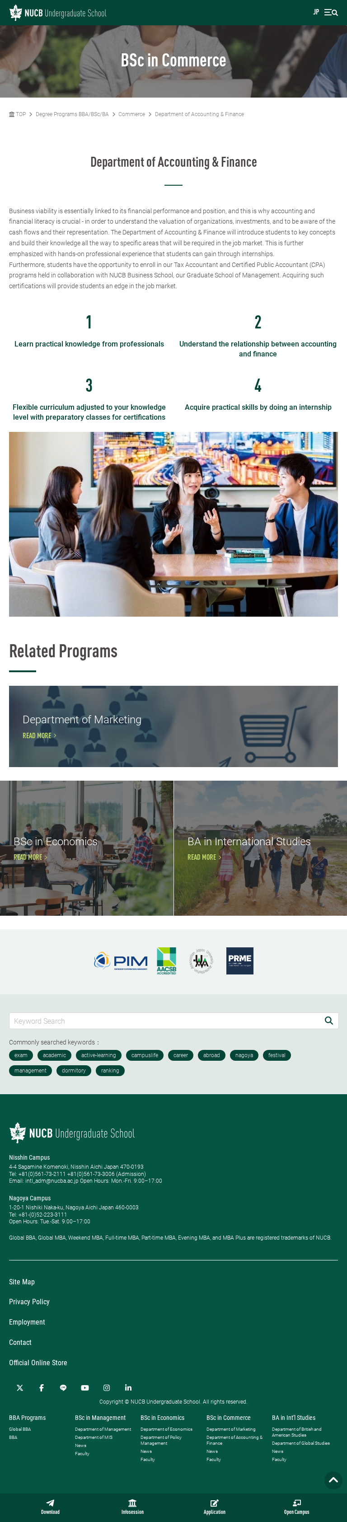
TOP (20, 114)
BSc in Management (100, 1417)
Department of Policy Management (161, 1440)
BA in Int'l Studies (293, 1417)
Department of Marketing (231, 1429)
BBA (13, 1437)
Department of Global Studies (301, 1443)
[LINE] (63, 1388)
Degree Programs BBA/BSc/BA (72, 114)
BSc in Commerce (228, 1417)
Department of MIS (94, 1437)
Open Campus (296, 1512)
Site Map (22, 1282)
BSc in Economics (162, 1417)
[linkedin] (128, 1388)
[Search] (328, 1021)
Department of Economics (166, 1429)
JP (316, 12)
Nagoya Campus (30, 1198)
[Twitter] (20, 1388)
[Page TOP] (333, 1480)
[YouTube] (85, 1388)
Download (50, 1512)
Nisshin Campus (29, 1157)
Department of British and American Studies (297, 1432)
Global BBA (20, 1429)
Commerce (131, 114)
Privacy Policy (29, 1301)
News (80, 1445)
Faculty (82, 1453)
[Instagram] (106, 1388)
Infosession (133, 1512)
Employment (27, 1322)
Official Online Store (38, 1362)
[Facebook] (41, 1388)
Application (214, 1512)
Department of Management (103, 1429)
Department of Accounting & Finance (199, 114)
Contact (20, 1342)
